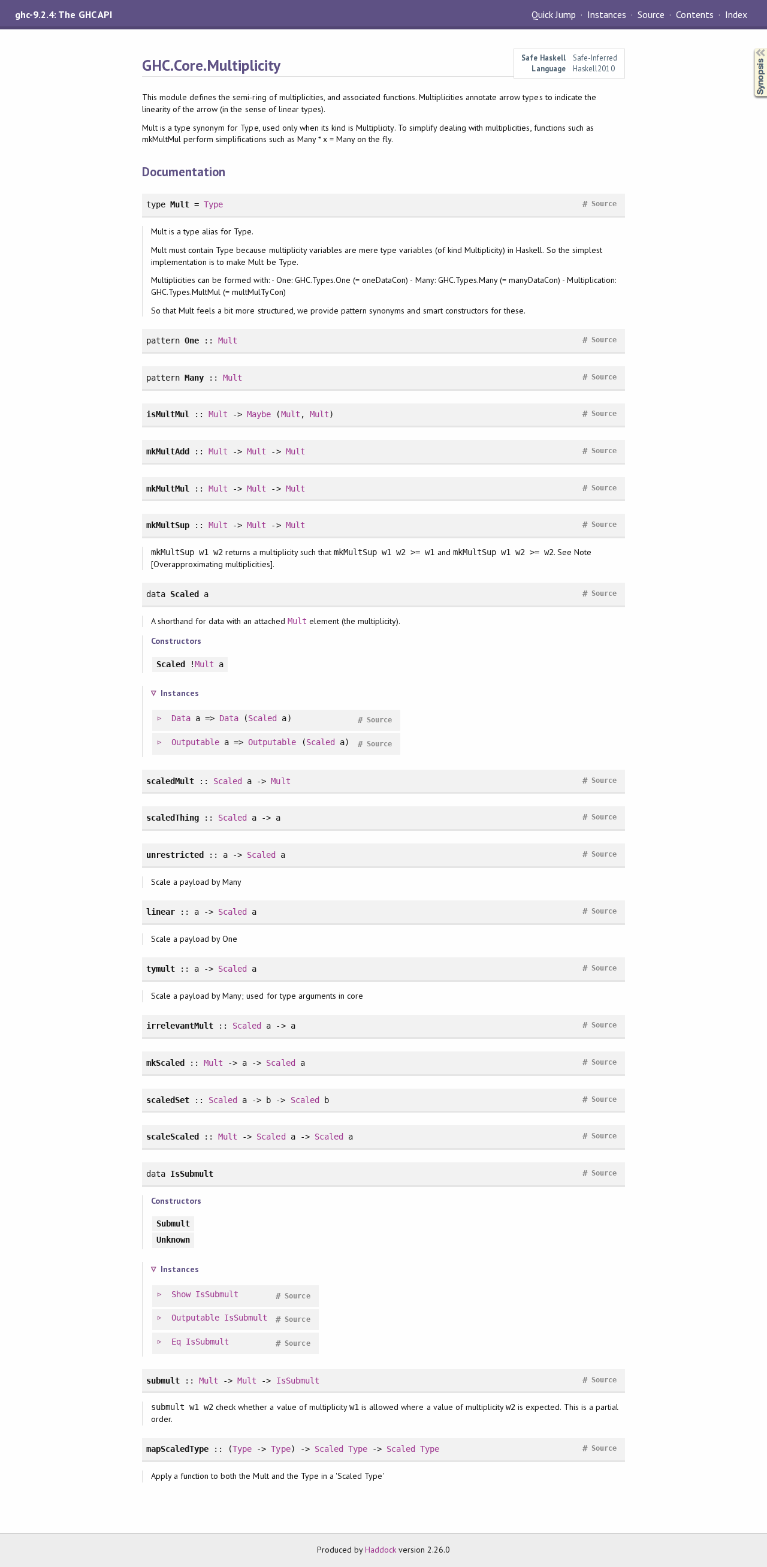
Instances (606, 14)
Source (651, 14)
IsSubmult (216, 1294)
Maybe (259, 414)
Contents (694, 14)
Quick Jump (554, 14)
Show (181, 1294)
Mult (227, 340)
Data (181, 718)
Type (213, 204)
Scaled (262, 718)
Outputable (195, 742)
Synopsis (751, 48)
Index (736, 14)
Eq (176, 1341)
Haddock (380, 1549)
